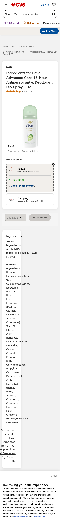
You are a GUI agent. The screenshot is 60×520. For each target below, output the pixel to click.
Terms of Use (38, 517)
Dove (9, 66)
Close (54, 475)
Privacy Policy (21, 517)
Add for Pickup (40, 217)
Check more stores (22, 185)
